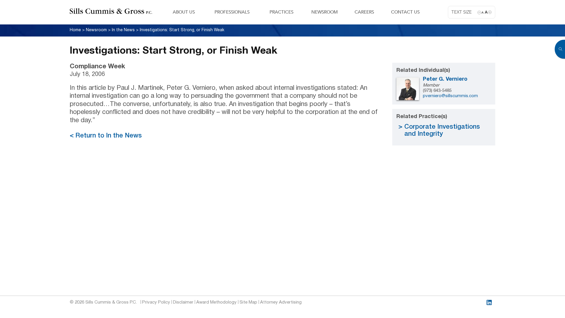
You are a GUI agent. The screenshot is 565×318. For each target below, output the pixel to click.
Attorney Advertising (281, 302)
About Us (184, 12)
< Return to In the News (106, 136)
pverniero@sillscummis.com (450, 96)
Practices (281, 12)
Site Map (248, 302)
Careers (364, 12)
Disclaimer (183, 302)
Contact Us (405, 12)
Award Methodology (216, 302)
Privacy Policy (156, 302)
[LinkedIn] (489, 302)
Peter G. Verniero (445, 79)
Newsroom (324, 12)
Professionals (232, 12)
